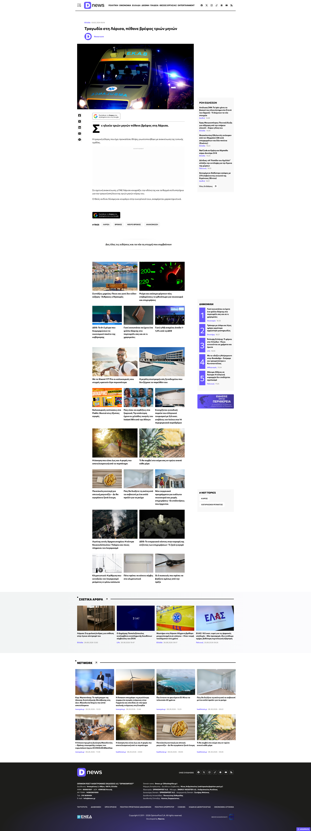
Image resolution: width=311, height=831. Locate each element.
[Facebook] (79, 115)
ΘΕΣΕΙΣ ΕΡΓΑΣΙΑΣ (168, 5)
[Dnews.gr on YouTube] (227, 5)
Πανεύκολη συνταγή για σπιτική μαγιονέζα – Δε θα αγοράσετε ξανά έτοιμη (105, 494)
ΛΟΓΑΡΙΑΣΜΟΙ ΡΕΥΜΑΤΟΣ (212, 505)
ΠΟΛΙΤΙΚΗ (113, 5)
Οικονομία (211, 321)
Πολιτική (202, 168)
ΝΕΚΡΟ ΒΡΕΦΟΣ (134, 224)
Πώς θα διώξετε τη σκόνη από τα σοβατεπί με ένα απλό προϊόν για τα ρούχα (138, 494)
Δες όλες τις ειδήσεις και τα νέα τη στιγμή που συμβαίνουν (138, 244)
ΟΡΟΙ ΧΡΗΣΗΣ (111, 807)
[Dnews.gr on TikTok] (217, 5)
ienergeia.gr (80, 709)
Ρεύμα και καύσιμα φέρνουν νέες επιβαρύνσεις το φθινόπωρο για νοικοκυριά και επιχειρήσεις (161, 296)
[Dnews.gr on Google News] (222, 5)
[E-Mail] (79, 133)
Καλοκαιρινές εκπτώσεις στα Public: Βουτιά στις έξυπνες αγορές (106, 413)
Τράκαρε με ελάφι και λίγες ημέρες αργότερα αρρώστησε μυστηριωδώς (219, 328)
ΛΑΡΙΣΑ (106, 224)
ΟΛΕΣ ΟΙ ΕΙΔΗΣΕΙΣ (186, 773)
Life (208, 351)
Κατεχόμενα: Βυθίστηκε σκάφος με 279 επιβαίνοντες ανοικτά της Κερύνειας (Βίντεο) (215, 175)
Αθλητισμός (212, 367)
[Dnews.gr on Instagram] (212, 5)
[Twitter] (79, 121)
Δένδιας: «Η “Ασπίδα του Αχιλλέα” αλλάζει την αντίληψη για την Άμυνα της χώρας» (215, 163)
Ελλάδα (87, 22)
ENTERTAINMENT (186, 5)
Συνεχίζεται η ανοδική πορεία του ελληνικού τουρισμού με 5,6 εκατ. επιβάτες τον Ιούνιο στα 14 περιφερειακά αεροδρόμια (168, 416)
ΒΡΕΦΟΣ (118, 224)
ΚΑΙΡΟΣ (204, 498)
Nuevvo (161, 819)
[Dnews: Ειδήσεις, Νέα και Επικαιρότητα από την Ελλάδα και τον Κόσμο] (94, 5)
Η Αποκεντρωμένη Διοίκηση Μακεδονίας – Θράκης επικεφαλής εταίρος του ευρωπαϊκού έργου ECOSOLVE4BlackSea (94, 745)
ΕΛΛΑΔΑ (136, 5)
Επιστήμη (211, 334)
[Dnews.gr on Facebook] (202, 5)
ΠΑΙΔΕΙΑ (154, 5)
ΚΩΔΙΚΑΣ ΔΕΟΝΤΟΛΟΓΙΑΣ (200, 807)
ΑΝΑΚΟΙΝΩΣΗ (152, 224)
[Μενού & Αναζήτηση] (79, 5)
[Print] (79, 139)
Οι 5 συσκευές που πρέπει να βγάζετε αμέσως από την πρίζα (169, 578)
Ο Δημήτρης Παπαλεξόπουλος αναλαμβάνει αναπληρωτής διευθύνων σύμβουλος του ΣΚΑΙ (134, 636)
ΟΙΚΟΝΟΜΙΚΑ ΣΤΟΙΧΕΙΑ (224, 807)
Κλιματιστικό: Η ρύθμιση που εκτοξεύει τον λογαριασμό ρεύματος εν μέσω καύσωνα (106, 578)
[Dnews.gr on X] (207, 5)
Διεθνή (202, 118)
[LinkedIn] (79, 127)
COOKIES (181, 807)
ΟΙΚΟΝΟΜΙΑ (125, 5)
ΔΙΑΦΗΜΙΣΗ (96, 807)
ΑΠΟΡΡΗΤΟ (304, 829)
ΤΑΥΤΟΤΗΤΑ (82, 807)
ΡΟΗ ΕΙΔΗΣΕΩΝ (208, 102)
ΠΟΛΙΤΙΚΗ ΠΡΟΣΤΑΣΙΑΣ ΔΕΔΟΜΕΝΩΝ (135, 807)
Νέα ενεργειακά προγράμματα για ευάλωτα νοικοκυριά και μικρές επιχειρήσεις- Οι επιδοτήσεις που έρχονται (170, 497)
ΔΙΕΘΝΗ (145, 5)
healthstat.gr (202, 709)
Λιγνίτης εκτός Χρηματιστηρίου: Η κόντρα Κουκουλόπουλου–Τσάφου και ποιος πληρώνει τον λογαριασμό (113, 544)
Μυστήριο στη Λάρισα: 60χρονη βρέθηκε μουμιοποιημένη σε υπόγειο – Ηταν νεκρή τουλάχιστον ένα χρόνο (175, 636)
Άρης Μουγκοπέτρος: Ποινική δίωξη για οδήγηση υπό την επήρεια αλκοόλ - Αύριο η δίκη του (215, 125)
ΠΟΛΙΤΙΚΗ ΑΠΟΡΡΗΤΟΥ (164, 807)
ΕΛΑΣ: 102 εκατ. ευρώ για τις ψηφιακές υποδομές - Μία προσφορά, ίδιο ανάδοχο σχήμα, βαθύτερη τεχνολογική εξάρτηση (214, 636)
